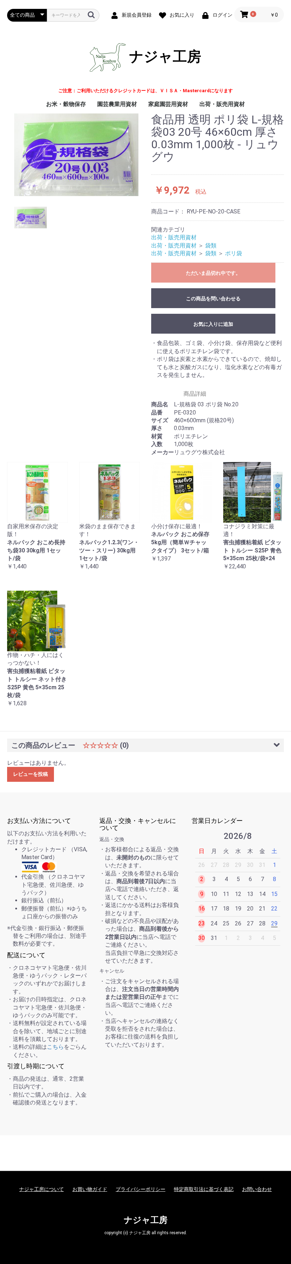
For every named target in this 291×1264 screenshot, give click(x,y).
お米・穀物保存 (66, 104)
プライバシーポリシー (140, 1189)
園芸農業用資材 (117, 104)
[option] (76, 154)
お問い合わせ (257, 1189)
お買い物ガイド (89, 1189)
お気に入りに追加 (213, 324)
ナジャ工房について (41, 1189)
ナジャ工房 (163, 56)
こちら (55, 1046)
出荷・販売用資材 (222, 104)
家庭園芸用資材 (168, 104)
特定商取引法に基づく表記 (204, 1189)
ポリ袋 (233, 253)
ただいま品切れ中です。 (213, 273)
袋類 (210, 245)
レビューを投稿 (30, 774)
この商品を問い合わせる (213, 298)
